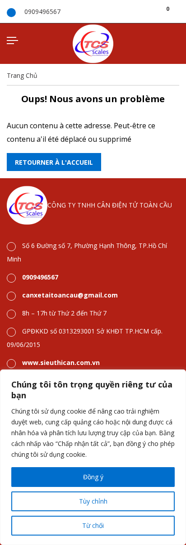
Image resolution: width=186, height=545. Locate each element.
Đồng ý (93, 477)
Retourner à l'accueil (54, 162)
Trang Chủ (22, 75)
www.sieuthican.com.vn (61, 362)
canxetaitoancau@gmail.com (70, 295)
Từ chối (93, 525)
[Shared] (176, 11)
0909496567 (42, 11)
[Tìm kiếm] (156, 11)
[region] (93, 457)
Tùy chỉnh (93, 501)
